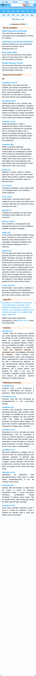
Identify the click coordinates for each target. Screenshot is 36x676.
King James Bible (9, 52)
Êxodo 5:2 (6, 170)
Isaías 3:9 (6, 233)
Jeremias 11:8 (8, 407)
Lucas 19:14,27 (8, 285)
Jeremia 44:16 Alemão (11, 310)
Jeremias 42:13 (8, 472)
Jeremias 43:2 (8, 485)
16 (2, 349)
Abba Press (22, 321)
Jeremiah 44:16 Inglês (18, 312)
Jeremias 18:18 (8, 122)
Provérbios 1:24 (9, 397)
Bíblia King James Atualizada (14, 31)
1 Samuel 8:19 (8, 386)
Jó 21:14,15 (7, 197)
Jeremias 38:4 (8, 144)
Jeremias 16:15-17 (10, 83)
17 (15, 354)
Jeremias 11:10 (8, 430)
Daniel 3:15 (7, 251)
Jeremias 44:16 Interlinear (12, 303)
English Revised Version (12, 63)
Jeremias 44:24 (8, 505)
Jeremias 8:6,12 (8, 101)
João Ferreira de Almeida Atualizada (17, 42)
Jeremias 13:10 (8, 450)
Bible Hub (12, 314)
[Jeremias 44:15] (2, 307)
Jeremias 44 (7, 331)
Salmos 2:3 (7, 210)
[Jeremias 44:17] (33, 307)
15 (2, 333)
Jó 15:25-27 (7, 186)
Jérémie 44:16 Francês (20, 307)
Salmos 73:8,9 (8, 221)
